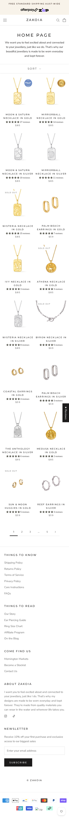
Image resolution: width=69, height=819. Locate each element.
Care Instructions (14, 587)
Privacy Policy (12, 581)
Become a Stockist (15, 665)
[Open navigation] (5, 20)
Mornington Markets (16, 659)
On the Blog (11, 638)
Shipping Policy (13, 562)
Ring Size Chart (13, 626)
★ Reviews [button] (66, 412)
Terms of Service (14, 575)
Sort (33, 68)
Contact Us (10, 671)
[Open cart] (64, 20)
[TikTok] (14, 716)
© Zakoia (34, 780)
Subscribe (18, 762)
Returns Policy (12, 569)
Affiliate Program (14, 632)
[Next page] (55, 532)
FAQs (7, 593)
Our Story (10, 614)
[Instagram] (5, 716)
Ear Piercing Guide (15, 620)
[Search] (58, 20)
